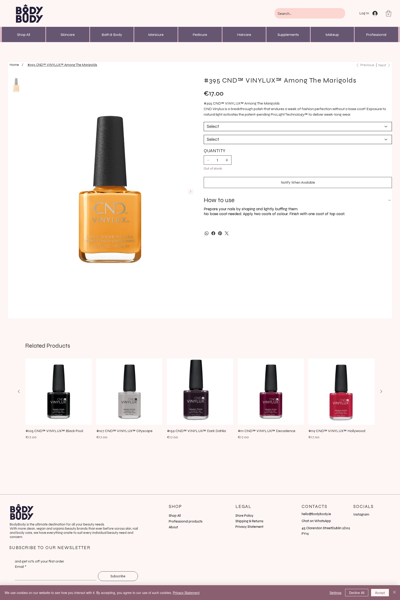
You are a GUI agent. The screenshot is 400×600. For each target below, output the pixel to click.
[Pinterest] (220, 233)
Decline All (356, 592)
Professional (376, 34)
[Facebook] (213, 233)
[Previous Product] (19, 391)
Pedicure (200, 34)
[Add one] (226, 160)
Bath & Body (112, 34)
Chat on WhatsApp (316, 521)
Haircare (244, 34)
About (173, 527)
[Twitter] (227, 233)
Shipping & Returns (249, 521)
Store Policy (244, 515)
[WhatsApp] (206, 233)
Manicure (156, 34)
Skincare (68, 34)
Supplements (288, 34)
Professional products (186, 521)
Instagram (361, 514)
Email (20, 566)
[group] (200, 401)
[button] (388, 13)
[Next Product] (381, 391)
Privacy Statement (249, 527)
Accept (380, 592)
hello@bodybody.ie (316, 514)
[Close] (394, 592)
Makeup (332, 34)
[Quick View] (58, 392)
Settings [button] (335, 592)
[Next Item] (191, 192)
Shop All (23, 34)
